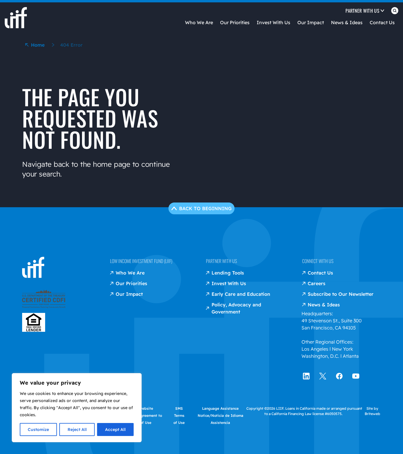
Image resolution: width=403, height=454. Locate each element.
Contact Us (382, 22)
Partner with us (221, 260)
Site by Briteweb (372, 411)
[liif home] (16, 13)
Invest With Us (273, 22)
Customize (38, 429)
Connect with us (317, 260)
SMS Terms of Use (179, 415)
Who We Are (199, 22)
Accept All (115, 429)
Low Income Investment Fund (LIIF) (141, 260)
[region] (77, 407)
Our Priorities (235, 22)
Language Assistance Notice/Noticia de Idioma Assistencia (220, 415)
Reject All (77, 429)
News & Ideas (347, 22)
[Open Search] (394, 12)
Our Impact (310, 22)
